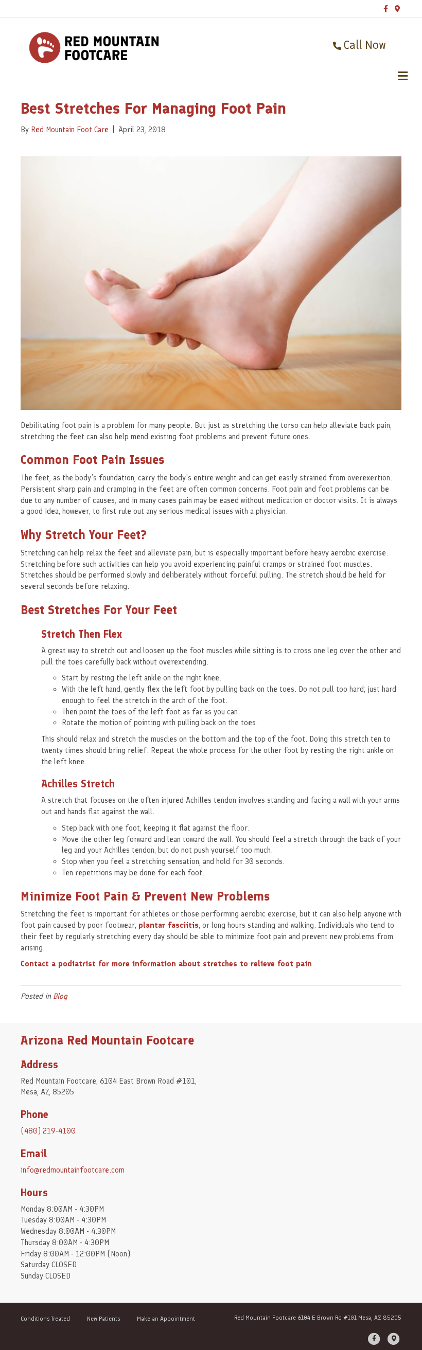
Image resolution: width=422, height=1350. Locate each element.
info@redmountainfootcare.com (73, 1170)
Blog (60, 996)
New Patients (103, 1318)
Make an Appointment (166, 1318)
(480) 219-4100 (48, 1131)
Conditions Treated (45, 1318)
